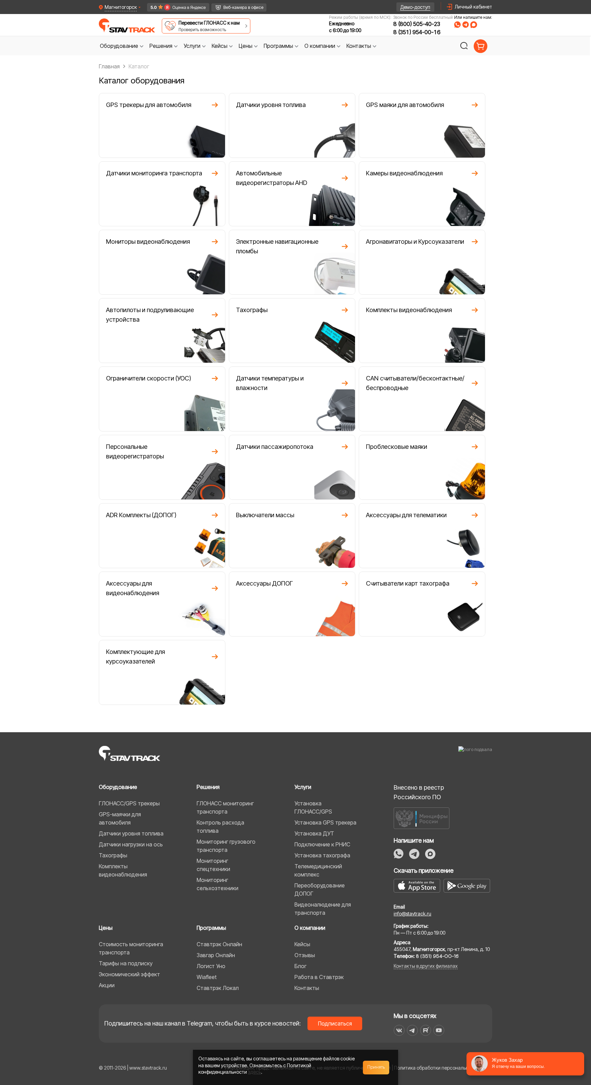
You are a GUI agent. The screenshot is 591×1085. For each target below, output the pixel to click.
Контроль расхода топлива (220, 826)
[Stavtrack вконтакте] (399, 1030)
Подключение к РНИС (322, 844)
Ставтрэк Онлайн (219, 944)
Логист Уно (211, 966)
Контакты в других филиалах (426, 966)
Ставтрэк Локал (218, 987)
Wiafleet (206, 977)
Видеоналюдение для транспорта (322, 908)
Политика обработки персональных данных (443, 1068)
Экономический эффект (129, 974)
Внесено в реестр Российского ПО (419, 792)
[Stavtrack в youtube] (439, 1030)
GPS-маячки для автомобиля (120, 818)
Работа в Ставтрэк (319, 977)
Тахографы (113, 855)
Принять (376, 1067)
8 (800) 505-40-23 (416, 24)
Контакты (306, 987)
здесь (254, 1072)
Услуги (302, 786)
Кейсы (302, 944)
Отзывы (304, 955)
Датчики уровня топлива (131, 833)
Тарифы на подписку (126, 963)
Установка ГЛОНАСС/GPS (313, 807)
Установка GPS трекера (325, 822)
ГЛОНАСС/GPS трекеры (129, 803)
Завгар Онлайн (216, 955)
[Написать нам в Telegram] (465, 24)
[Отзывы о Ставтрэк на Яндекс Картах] (175, 7)
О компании (309, 927)
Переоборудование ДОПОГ (319, 889)
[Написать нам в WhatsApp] (457, 24)
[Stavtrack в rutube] (425, 1030)
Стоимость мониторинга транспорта (131, 948)
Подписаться (335, 1023)
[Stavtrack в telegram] (412, 1030)
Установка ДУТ (314, 833)
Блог (300, 966)
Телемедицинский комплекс (318, 870)
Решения (208, 786)
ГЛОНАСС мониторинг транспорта (225, 807)
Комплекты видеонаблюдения (123, 870)
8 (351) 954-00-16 (417, 32)
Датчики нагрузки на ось (131, 844)
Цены (106, 927)
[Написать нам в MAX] (473, 24)
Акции (107, 985)
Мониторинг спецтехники (213, 864)
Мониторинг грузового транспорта (226, 845)
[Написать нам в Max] (430, 854)
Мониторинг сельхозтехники (217, 884)
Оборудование (118, 786)
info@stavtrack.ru (412, 913)
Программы (211, 927)
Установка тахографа (322, 855)
